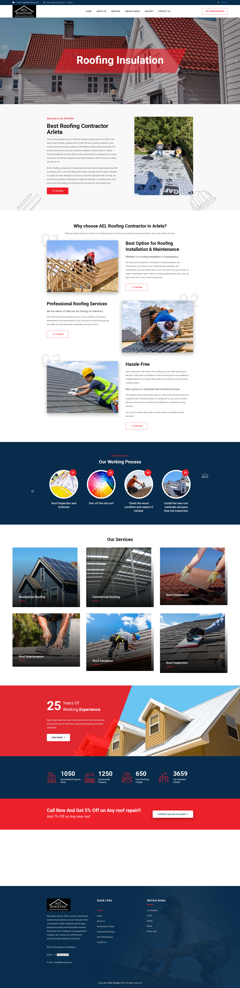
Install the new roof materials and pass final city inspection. (176, 507)
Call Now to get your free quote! (172, 814)
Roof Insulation (102, 661)
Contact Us (164, 11)
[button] (4, 61)
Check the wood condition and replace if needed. (138, 507)
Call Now (224, 3)
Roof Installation (177, 595)
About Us (101, 11)
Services (115, 11)
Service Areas (132, 11)
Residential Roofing (32, 597)
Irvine (149, 915)
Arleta (149, 926)
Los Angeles (152, 910)
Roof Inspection (177, 663)
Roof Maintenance (31, 656)
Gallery (149, 11)
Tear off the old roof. (101, 503)
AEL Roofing (114, 983)
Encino (150, 921)
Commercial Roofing (106, 597)
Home (89, 11)
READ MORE (57, 737)
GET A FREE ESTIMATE (215, 11)
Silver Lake (152, 931)
